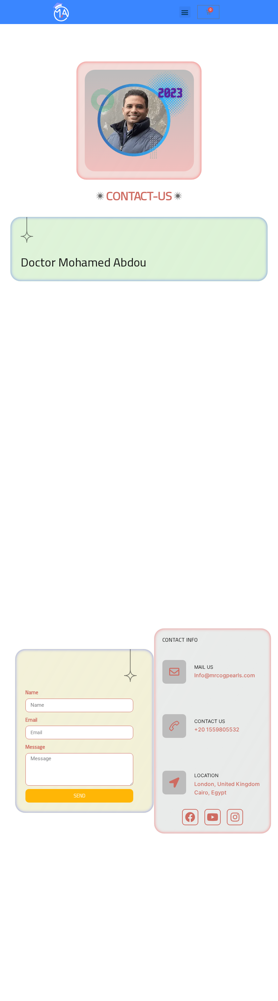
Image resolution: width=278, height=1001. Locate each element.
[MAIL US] (174, 672)
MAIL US (203, 667)
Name (31, 692)
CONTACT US (209, 721)
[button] (185, 12)
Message (35, 747)
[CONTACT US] (174, 726)
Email (31, 720)
